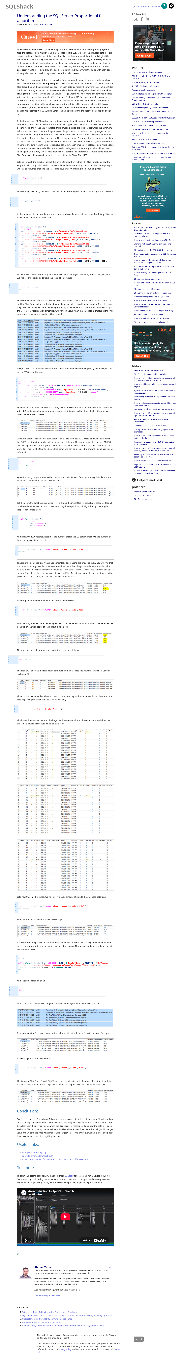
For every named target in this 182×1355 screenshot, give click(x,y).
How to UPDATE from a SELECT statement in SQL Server (152, 112)
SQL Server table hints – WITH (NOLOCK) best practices (151, 77)
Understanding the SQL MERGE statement (150, 107)
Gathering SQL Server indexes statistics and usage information (153, 148)
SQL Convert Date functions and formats (149, 125)
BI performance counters (144, 491)
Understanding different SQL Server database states (47, 1318)
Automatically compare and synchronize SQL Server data (153, 420)
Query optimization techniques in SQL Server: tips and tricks (155, 255)
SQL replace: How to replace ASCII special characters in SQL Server (154, 267)
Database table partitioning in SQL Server (151, 296)
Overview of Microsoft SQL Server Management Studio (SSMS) (152, 158)
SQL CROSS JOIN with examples (145, 104)
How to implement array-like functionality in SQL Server (154, 283)
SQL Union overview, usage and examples (151, 322)
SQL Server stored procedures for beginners (152, 293)
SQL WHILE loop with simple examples (148, 121)
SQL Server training (141, 7)
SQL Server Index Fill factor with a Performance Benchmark (50, 1312)
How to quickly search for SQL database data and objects (155, 385)
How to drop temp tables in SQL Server (150, 300)
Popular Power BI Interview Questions (148, 143)
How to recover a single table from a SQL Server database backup (154, 436)
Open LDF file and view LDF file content (150, 425)
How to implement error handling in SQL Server (154, 240)
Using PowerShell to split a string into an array (153, 310)
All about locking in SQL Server (147, 289)
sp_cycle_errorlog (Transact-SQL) (37, 1156)
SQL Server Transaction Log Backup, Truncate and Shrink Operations (155, 228)
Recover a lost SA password (143, 90)
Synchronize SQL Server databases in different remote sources (155, 391)
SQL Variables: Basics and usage (145, 82)
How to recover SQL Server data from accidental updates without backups (154, 414)
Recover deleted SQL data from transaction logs (154, 409)
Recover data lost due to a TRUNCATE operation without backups (154, 443)
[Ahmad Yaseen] (25, 1277)
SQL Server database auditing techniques (151, 374)
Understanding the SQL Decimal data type (150, 129)
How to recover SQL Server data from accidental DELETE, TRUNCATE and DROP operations (154, 449)
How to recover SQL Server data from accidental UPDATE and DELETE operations (154, 379)
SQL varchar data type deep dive (148, 279)
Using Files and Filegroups (34, 1152)
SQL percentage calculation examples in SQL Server (153, 153)
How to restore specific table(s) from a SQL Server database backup (155, 404)
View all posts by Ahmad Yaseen (47, 1295)
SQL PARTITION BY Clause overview (147, 72)
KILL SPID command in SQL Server (148, 314)
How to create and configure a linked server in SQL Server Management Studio (153, 261)
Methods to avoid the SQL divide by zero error (153, 250)
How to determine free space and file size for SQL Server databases (154, 305)
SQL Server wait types (143, 499)
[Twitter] (110, 1268)
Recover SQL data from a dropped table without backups (154, 397)
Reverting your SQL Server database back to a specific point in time (153, 455)
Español (156, 7)
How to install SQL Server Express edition (151, 318)
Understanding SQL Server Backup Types (41, 1322)
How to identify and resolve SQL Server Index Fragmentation (151, 98)
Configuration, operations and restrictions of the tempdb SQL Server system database (63, 1325)
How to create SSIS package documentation (152, 460)
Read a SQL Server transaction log (148, 370)
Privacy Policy (65, 1349)
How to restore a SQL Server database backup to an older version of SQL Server (154, 471)
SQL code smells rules (143, 495)
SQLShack (19, 6)
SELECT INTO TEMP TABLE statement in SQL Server (153, 118)
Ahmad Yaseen (46, 24)
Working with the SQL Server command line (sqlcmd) (150, 134)
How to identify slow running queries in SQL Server (152, 273)
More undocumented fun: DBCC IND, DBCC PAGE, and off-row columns (55, 1159)
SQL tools (69, 1175)
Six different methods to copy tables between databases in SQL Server (153, 234)
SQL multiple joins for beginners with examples (152, 93)
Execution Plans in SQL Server (144, 139)
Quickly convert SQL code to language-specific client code (153, 430)
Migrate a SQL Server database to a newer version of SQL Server (155, 465)
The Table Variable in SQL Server (145, 86)
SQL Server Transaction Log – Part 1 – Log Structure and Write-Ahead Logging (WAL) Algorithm (67, 1315)
